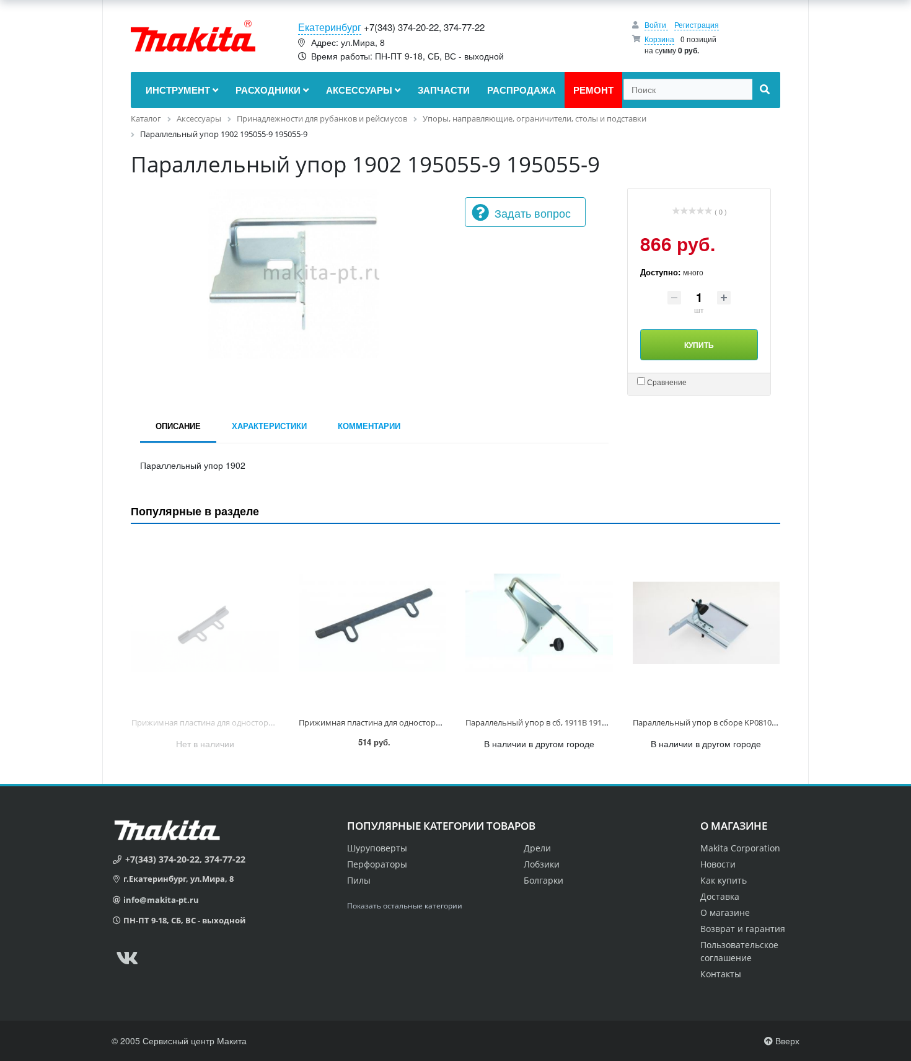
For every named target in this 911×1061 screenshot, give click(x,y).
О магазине (725, 912)
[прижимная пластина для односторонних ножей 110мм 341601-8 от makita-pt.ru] (372, 622)
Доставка (719, 896)
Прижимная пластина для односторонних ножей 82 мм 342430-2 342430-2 (272, 722)
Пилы (359, 880)
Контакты (720, 974)
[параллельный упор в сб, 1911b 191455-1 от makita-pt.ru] (539, 622)
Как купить (723, 880)
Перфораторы (377, 864)
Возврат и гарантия (742, 928)
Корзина (659, 38)
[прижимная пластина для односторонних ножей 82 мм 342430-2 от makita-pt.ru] (205, 622)
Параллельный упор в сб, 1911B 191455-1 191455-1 (560, 722)
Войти (656, 24)
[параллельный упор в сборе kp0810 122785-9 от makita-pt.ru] (706, 622)
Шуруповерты (377, 848)
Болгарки (543, 880)
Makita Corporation (740, 848)
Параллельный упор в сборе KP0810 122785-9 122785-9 (737, 722)
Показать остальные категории (404, 905)
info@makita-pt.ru (161, 899)
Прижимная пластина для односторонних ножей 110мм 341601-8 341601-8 (441, 722)
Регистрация (696, 24)
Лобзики (542, 864)
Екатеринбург (329, 27)
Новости (718, 864)
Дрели (537, 848)
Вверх (786, 1040)
